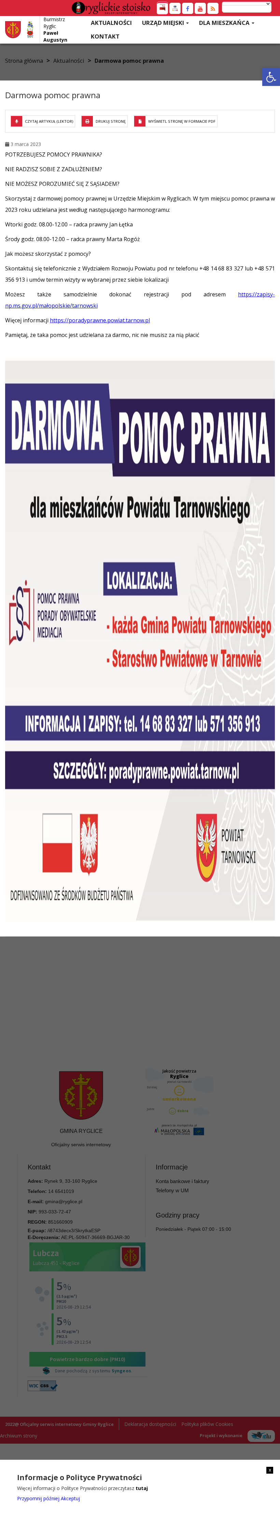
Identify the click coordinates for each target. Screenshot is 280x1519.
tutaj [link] (142, 1488)
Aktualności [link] (111, 23)
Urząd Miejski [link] (163, 23)
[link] (271, 77)
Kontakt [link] (105, 36)
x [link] (270, 1470)
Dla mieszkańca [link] (225, 23)
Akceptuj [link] (70, 1498)
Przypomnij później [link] (38, 1498)
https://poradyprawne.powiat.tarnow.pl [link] (100, 320)
